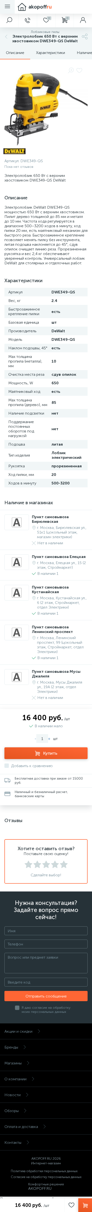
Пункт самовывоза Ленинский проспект (52, 629)
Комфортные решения (46, 1184)
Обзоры (11, 1110)
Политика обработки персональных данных (44, 1171)
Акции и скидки (18, 1031)
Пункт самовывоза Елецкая (59, 556)
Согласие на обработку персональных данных (46, 1177)
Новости (12, 1095)
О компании (15, 1079)
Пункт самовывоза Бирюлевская (50, 519)
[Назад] (5, 36)
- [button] (35, 738)
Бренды (11, 1047)
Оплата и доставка (21, 1126)
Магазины (13, 1063)
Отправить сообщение (46, 996)
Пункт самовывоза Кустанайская (50, 589)
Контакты (12, 1142)
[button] (9, 20)
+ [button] (49, 738)
